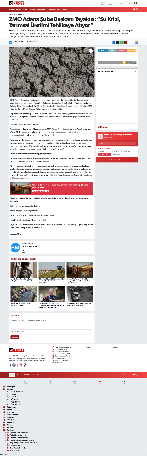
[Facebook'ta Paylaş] (113, 42)
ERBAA (33, 9)
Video (9, 409)
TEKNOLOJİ (51, 9)
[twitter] (50, 382)
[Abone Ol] (136, 42)
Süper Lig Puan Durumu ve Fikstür (23, 443)
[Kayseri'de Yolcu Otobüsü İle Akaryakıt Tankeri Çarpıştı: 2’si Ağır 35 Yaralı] (79, 270)
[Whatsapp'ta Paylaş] (121, 42)
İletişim (115, 347)
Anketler (10, 422)
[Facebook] (10, 365)
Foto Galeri (11, 407)
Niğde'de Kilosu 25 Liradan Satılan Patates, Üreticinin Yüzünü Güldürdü (51, 281)
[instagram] (75, 382)
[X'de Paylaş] (117, 42)
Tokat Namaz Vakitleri (62, 351)
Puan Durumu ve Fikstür (62, 356)
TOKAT (25, 9)
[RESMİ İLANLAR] (135, 71)
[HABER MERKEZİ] (15, 247)
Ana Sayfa (11, 387)
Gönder (15, 337)
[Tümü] (135, 127)
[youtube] (100, 382)
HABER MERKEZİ (29, 246)
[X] (14, 365)
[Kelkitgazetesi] (16, 3)
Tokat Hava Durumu (61, 349)
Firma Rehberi (12, 415)
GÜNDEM (41, 9)
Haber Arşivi (59, 362)
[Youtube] (21, 365)
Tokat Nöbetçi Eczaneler (63, 347)
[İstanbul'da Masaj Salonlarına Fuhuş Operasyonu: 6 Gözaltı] (23, 270)
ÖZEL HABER (62, 9)
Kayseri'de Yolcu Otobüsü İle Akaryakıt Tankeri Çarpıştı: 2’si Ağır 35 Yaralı (78, 281)
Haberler (12, 14)
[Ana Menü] (137, 9)
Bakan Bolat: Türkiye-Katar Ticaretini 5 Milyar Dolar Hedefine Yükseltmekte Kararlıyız (51, 305)
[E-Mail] (23, 251)
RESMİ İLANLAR (15, 9)
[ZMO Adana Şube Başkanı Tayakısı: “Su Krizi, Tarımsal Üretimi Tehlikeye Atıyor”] (51, 72)
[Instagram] (17, 365)
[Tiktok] (24, 365)
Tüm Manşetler (60, 358)
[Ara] (134, 9)
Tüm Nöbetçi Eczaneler (118, 160)
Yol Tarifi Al (117, 154)
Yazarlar (10, 412)
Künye (89, 347)
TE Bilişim (135, 375)
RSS (13, 375)
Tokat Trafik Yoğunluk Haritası (64, 354)
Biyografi (10, 420)
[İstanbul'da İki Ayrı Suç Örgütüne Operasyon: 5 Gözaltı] (79, 294)
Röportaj (10, 417)
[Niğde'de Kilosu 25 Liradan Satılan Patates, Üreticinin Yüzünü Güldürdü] (51, 270)
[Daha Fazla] (125, 42)
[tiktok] (124, 382)
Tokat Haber (4, 455)
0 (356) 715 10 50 (105, 154)
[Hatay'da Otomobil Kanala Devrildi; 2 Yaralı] (23, 294)
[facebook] (26, 382)
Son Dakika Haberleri (62, 360)
